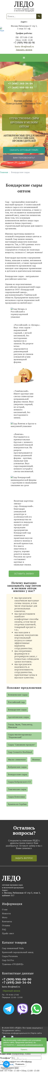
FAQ (4, 929)
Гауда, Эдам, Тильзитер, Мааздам (20, 726)
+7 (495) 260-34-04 (20, 83)
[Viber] (23, 1008)
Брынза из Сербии (17, 804)
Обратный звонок (11, 990)
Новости (6, 913)
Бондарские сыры (17, 709)
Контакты (7, 921)
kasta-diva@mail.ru (24, 46)
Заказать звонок (24, 49)
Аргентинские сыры (18, 717)
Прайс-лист (8, 933)
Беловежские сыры (17, 694)
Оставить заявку (24, 574)
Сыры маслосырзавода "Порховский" (19, 736)
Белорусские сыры (17, 774)
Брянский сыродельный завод (17, 952)
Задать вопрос (24, 858)
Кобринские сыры (17, 766)
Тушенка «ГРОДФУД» (13, 964)
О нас (5, 909)
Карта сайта (36, 1033)
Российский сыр (16, 702)
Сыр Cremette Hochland (20, 752)
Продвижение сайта (10, 1030)
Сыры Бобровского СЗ (19, 781)
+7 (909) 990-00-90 (24, 42)
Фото (4, 917)
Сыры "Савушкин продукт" (21, 744)
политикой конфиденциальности (30, 1045)
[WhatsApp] (36, 1008)
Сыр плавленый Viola (13, 948)
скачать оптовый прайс (24, 150)
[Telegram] (9, 1008)
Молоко (36, 759)
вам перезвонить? (24, 158)
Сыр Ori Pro (8, 960)
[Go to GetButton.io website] (6, 1069)
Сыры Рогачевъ (10, 956)
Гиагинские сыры (17, 789)
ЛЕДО (24, 3)
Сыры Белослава (16, 796)
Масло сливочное (17, 759)
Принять (24, 1049)
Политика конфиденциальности (16, 1033)
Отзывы (6, 925)
